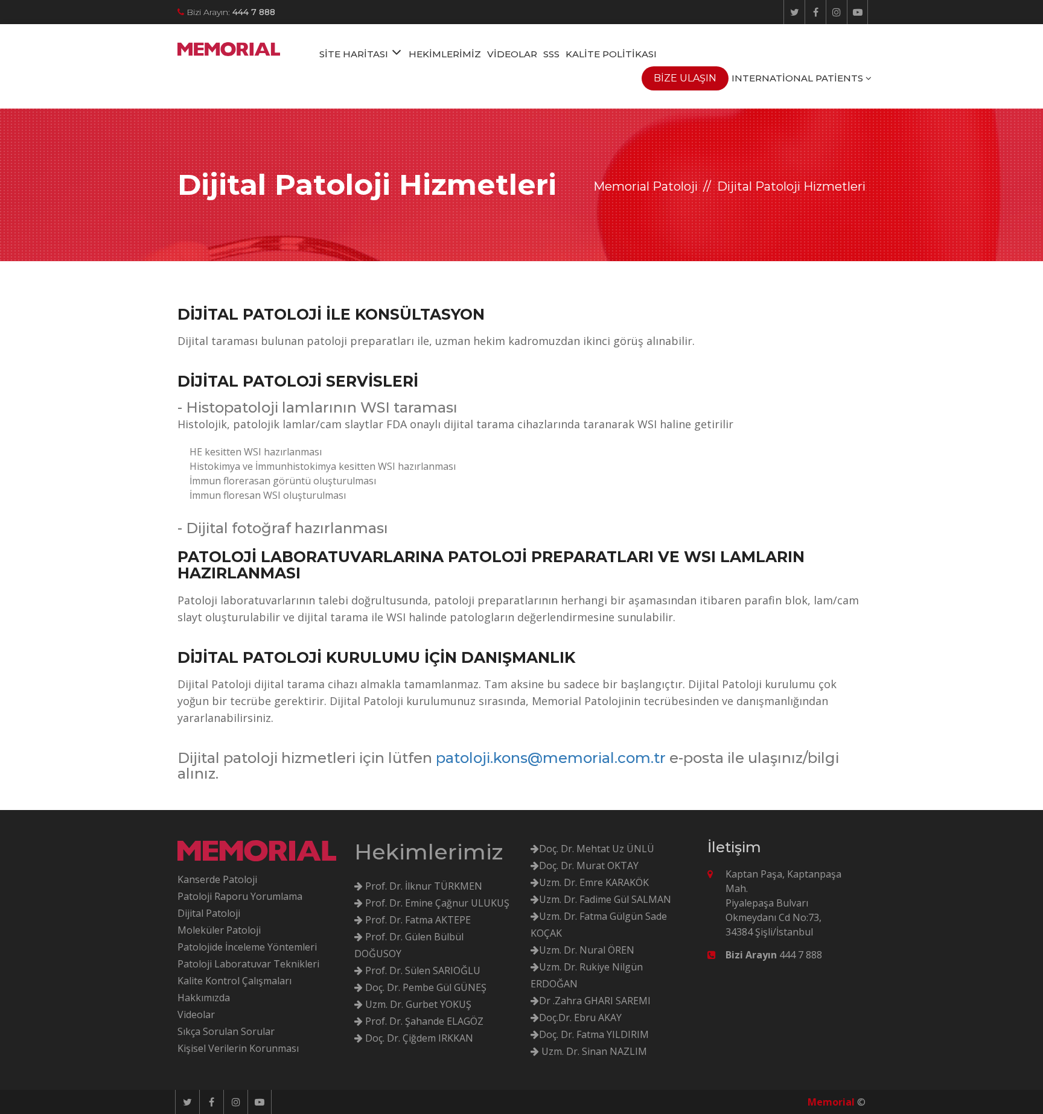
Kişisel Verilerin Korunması (238, 1048)
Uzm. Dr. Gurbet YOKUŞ (417, 1004)
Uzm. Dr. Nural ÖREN (586, 950)
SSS (551, 54)
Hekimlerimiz (428, 851)
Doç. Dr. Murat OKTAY (589, 865)
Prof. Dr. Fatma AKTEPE (417, 919)
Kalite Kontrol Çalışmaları (234, 980)
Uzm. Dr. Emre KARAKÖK (594, 882)
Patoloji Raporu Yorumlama (239, 896)
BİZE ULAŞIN (685, 78)
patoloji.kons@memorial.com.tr (551, 758)
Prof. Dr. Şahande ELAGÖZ (423, 1021)
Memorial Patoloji (645, 186)
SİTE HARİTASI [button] (355, 54)
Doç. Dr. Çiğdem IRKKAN (418, 1038)
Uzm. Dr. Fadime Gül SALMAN (605, 899)
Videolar (196, 1014)
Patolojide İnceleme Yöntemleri (247, 947)
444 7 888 (774, 954)
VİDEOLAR (512, 54)
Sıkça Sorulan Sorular (226, 1031)
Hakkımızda (203, 997)
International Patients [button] (799, 78)
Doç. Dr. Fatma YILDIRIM (594, 1034)
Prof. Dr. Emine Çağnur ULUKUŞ (436, 903)
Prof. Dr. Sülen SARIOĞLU (421, 970)
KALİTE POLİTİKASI (611, 54)
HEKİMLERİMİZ (445, 54)
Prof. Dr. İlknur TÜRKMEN (422, 886)
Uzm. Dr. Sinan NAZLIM (593, 1051)
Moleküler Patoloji (219, 930)
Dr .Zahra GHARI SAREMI (595, 1000)
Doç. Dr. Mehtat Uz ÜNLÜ (596, 848)
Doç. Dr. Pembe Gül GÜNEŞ (424, 987)
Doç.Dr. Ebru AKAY (580, 1017)
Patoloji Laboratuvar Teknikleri (248, 963)
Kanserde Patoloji (217, 879)
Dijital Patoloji (208, 913)
